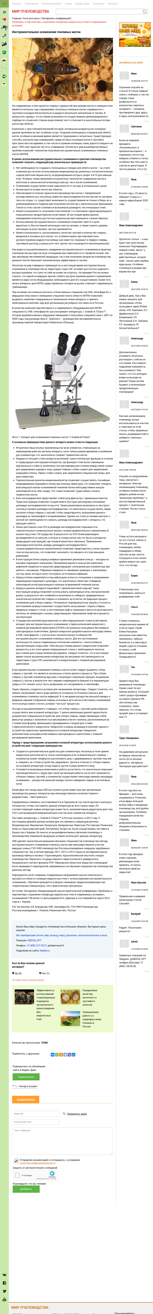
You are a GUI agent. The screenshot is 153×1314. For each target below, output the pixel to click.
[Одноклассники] (61, 1054)
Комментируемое (51, 3)
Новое (68, 3)
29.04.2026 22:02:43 (134, 803)
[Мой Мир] (73, 1054)
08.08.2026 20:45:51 (133, 148)
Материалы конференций (56, 18)
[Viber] (69, 1054)
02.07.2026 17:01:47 (134, 422)
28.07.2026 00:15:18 (134, 248)
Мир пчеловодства (30, 11)
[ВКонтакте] (52, 1054)
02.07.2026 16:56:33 (133, 365)
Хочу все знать (31, 18)
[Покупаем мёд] (135, 48)
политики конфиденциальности (37, 1163)
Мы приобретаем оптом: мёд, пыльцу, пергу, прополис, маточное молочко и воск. (62, 935)
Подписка (98, 3)
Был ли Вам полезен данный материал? (28, 965)
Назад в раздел (28, 1086)
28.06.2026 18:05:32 (133, 544)
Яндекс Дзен (82, 3)
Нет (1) (45, 973)
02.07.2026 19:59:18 (133, 487)
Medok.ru (45, 950)
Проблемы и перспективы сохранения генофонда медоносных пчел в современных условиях (59, 23)
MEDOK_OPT (34, 940)
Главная (16, 3)
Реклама (112, 3)
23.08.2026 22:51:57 (134, 95)
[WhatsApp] (57, 1054)
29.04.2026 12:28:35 (133, 752)
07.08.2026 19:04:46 (133, 192)
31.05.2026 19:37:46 (134, 692)
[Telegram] (65, 1054)
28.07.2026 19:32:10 (133, 305)
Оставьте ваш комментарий (28, 979)
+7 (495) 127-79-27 (37, 945)
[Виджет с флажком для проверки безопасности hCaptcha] (35, 1175)
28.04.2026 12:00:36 (133, 856)
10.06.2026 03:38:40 (133, 632)
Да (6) (18, 973)
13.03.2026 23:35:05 (133, 954)
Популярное (31, 3)
